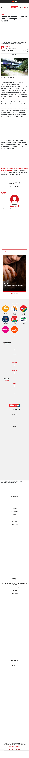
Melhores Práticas (14, 511)
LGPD (14, 514)
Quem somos (14, 501)
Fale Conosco (14, 521)
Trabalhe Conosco (14, 524)
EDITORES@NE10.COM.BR (14, 746)
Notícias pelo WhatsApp (15, 587)
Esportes (14, 426)
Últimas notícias (14, 419)
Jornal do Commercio (14, 665)
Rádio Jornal (8, 46)
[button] (11, 293)
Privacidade (14, 508)
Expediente (14, 518)
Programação (14, 590)
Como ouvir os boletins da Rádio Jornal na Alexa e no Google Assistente (14, 584)
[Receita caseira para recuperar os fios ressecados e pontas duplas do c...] (14, 273)
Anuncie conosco (14, 593)
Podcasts (15, 423)
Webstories (7, 252)
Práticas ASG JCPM (14, 505)
